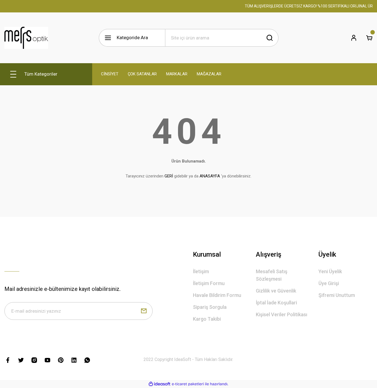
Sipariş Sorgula (210, 307)
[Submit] (144, 311)
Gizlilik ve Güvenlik (276, 291)
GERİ (168, 176)
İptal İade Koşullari (276, 302)
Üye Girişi (328, 283)
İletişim (201, 271)
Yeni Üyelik (330, 271)
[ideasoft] (159, 384)
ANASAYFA (210, 176)
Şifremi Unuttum (336, 295)
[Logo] (26, 38)
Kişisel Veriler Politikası (281, 314)
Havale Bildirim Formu (217, 295)
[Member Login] (354, 38)
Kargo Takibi (207, 319)
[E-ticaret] (188, 384)
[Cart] (369, 38)
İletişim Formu (209, 283)
